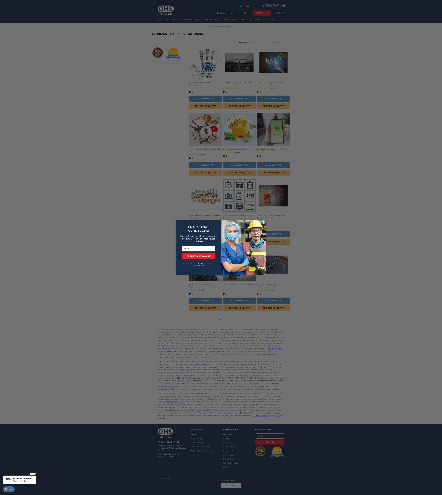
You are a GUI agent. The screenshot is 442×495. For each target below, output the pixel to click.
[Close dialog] (263, 222)
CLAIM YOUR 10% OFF (198, 256)
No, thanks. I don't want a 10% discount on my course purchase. (198, 264)
